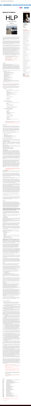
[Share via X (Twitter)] (4, 400)
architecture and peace (25, 49)
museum (27, 64)
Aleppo (28, 31)
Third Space (24, 45)
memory (24, 61)
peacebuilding (28, 68)
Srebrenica (28, 44)
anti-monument (24, 48)
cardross (29, 49)
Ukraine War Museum (25, 46)
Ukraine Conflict (27, 45)
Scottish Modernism (25, 44)
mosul (27, 63)
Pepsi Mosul (24, 42)
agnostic (27, 47)
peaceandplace (24, 68)
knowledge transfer (25, 60)
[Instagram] (20, 7)
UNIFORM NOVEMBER (7, 1)
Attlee (23, 32)
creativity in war (24, 51)
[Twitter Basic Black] (24, 74)
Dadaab (28, 34)
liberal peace (28, 60)
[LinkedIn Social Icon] (23, 74)
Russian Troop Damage (25, 43)
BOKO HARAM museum (27, 32)
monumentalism (24, 63)
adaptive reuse (24, 47)
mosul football (24, 64)
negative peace (24, 65)
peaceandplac (28, 67)
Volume (24, 26)
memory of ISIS (26, 61)
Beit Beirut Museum (25, 33)
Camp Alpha (28, 33)
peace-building (24, 67)
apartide (27, 48)
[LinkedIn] (21, 7)
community (24, 50)
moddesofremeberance (25, 62)
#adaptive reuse (24, 31)
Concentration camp (25, 34)
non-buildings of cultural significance (26, 66)
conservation (27, 50)
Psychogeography (25, 27)
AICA (27, 31)
